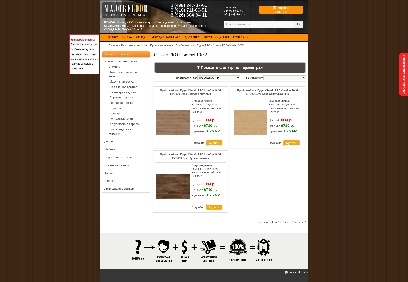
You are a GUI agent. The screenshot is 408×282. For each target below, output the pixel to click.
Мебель (109, 149)
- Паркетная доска (120, 97)
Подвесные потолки (118, 157)
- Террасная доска (120, 102)
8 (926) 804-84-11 (189, 15)
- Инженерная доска (122, 92)
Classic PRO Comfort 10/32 (229, 45)
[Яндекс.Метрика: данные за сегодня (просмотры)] (296, 272)
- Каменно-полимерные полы (124, 74)
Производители (216, 37)
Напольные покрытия (134, 45)
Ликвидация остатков (119, 188)
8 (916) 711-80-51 (189, 10)
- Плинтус (114, 113)
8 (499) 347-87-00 (189, 5)
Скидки (141, 37)
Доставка (192, 37)
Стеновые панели (116, 165)
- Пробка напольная (122, 86)
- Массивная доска (121, 81)
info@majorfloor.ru (234, 14)
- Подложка (115, 108)
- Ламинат (115, 66)
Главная (113, 45)
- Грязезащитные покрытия (119, 131)
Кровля (109, 173)
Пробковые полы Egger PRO (193, 45)
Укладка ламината (166, 37)
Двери (108, 141)
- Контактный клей (120, 118)
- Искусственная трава (123, 124)
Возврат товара (119, 37)
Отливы (109, 180)
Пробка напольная (161, 45)
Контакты (240, 37)
